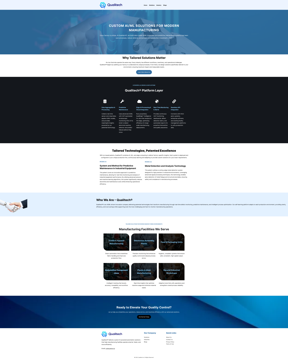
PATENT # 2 (148, 161)
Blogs (145, 342)
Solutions (146, 337)
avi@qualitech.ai (110, 348)
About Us (168, 337)
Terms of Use (170, 344)
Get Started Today (144, 317)
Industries (146, 339)
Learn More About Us (144, 72)
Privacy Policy (170, 342)
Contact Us (169, 339)
